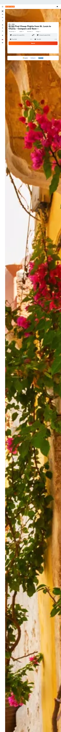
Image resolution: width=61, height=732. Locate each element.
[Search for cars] (2, 17)
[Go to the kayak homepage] (10, 7)
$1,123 (11, 26)
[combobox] (30, 31)
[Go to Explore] (2, 27)
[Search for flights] (2, 11)
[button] (2, 6)
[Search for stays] (2, 14)
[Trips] (2, 35)
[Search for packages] (2, 20)
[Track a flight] (2, 31)
